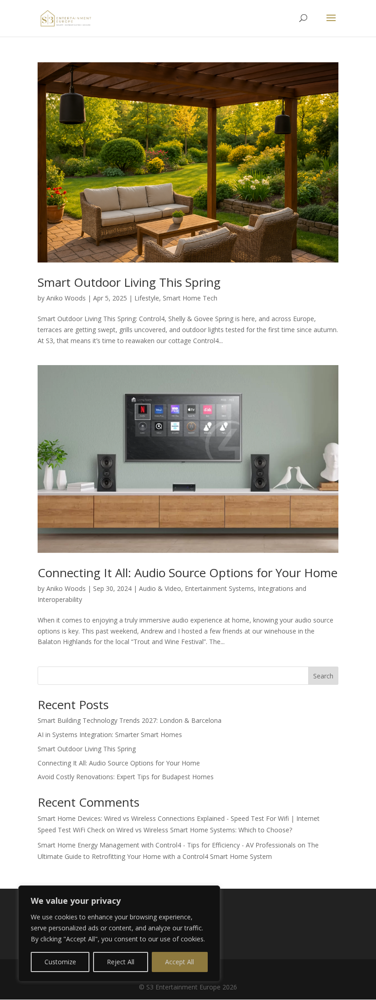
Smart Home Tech (190, 298)
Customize (60, 961)
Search (323, 676)
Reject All (120, 961)
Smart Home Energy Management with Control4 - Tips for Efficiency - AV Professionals (167, 845)
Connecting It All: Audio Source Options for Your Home (187, 572)
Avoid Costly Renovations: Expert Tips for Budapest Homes (126, 776)
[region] (119, 933)
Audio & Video (160, 588)
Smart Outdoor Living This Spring (129, 282)
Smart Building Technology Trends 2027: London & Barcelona (129, 720)
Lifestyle (146, 298)
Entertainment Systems (219, 588)
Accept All (179, 961)
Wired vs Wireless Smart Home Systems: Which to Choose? (204, 829)
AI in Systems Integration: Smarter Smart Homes (110, 734)
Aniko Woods (66, 298)
